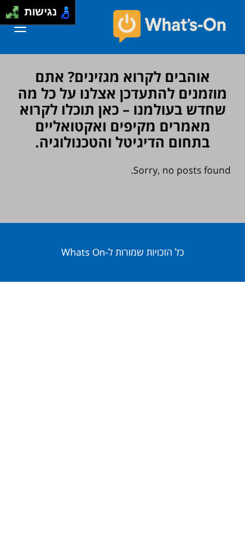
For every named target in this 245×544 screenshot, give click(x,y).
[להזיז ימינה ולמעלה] (15, 9)
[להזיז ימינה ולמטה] (15, 15)
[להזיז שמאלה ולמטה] (9, 15)
